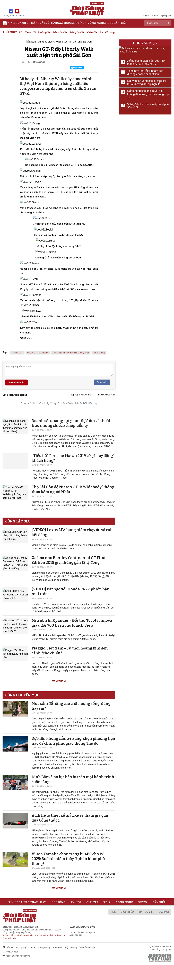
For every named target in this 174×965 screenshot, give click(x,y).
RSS (113, 911)
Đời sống (52, 22)
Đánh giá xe (60, 32)
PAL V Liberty (99, 353)
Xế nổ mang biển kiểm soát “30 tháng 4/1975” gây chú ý (146, 62)
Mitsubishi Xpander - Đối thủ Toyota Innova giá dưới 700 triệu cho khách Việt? (72, 623)
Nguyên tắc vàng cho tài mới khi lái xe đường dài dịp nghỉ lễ (146, 82)
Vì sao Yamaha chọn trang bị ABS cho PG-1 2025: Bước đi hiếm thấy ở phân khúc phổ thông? (70, 859)
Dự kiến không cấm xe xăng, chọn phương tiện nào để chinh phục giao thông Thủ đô (73, 741)
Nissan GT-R (17, 353)
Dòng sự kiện (145, 43)
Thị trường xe (41, 32)
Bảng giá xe (77, 32)
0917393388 (12, 952)
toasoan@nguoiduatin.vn (18, 956)
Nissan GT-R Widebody (37, 353)
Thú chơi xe (12, 32)
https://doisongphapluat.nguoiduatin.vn (20, 927)
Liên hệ (145, 15)
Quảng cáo (166, 15)
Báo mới (164, 911)
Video (109, 22)
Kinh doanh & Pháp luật (26, 22)
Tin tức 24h (146, 911)
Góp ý (155, 15)
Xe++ (84, 22)
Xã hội (64, 22)
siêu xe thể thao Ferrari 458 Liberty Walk (70, 353)
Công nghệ (96, 22)
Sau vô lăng (107, 32)
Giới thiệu (127, 911)
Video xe (92, 32)
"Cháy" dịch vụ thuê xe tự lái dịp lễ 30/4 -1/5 (148, 106)
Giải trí (75, 22)
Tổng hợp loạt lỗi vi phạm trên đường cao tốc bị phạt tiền (145, 72)
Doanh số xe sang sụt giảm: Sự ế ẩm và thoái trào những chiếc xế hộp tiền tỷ (71, 423)
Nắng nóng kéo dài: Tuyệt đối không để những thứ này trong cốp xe (148, 94)
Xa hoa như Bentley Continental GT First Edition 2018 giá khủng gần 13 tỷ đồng (69, 560)
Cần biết (120, 22)
